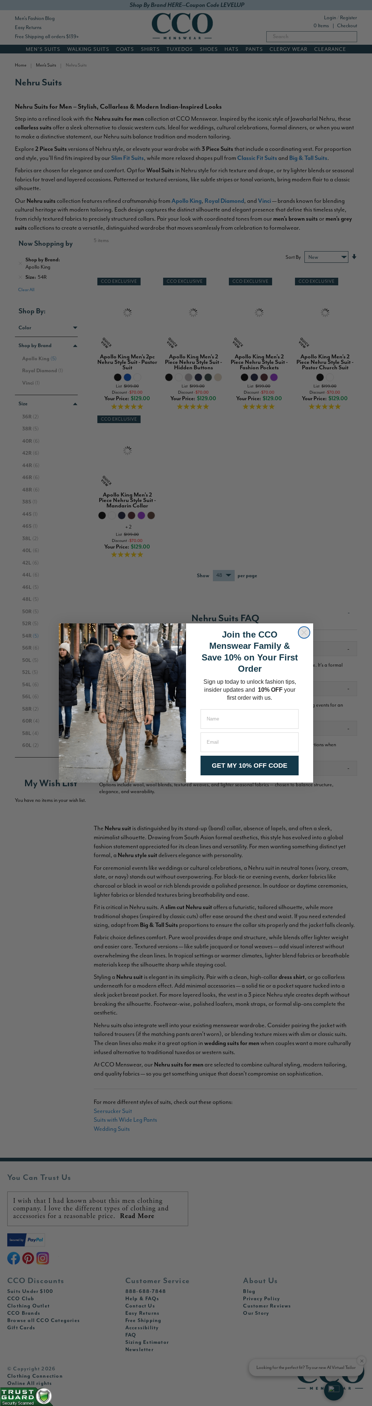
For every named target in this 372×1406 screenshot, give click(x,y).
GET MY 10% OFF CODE (249, 765)
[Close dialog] (304, 632)
